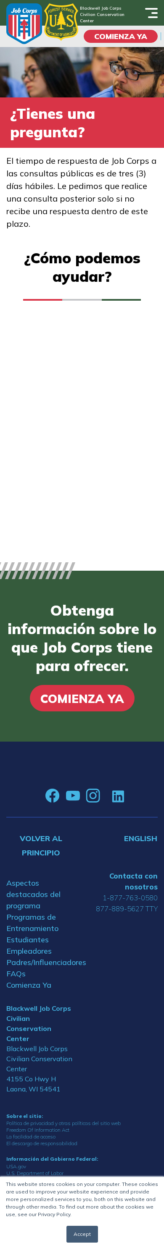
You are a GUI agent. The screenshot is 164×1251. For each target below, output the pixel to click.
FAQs (16, 973)
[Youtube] (72, 796)
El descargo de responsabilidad (41, 1143)
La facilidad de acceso (31, 1136)
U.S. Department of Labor (34, 1173)
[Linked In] (118, 795)
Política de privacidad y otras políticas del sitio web (63, 1123)
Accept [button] (82, 1234)
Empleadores (29, 951)
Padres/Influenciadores (41, 962)
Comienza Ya (28, 985)
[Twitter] (106, 795)
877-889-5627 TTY (127, 908)
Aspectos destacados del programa (33, 894)
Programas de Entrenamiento (32, 922)
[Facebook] (52, 796)
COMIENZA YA (120, 36)
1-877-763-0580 (130, 897)
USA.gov (16, 1166)
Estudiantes (27, 939)
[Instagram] (93, 796)
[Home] (24, 23)
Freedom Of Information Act (37, 1130)
